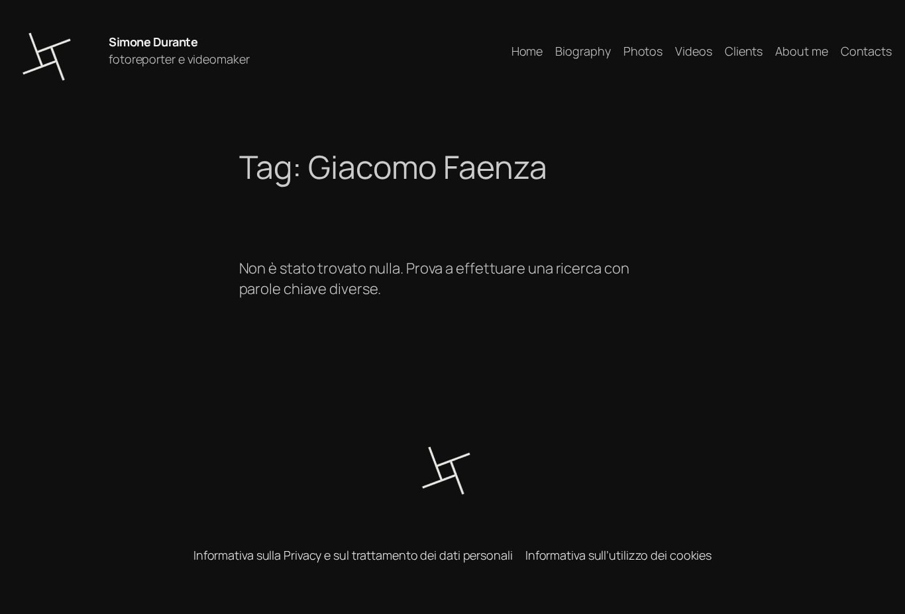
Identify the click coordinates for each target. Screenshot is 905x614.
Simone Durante (153, 42)
